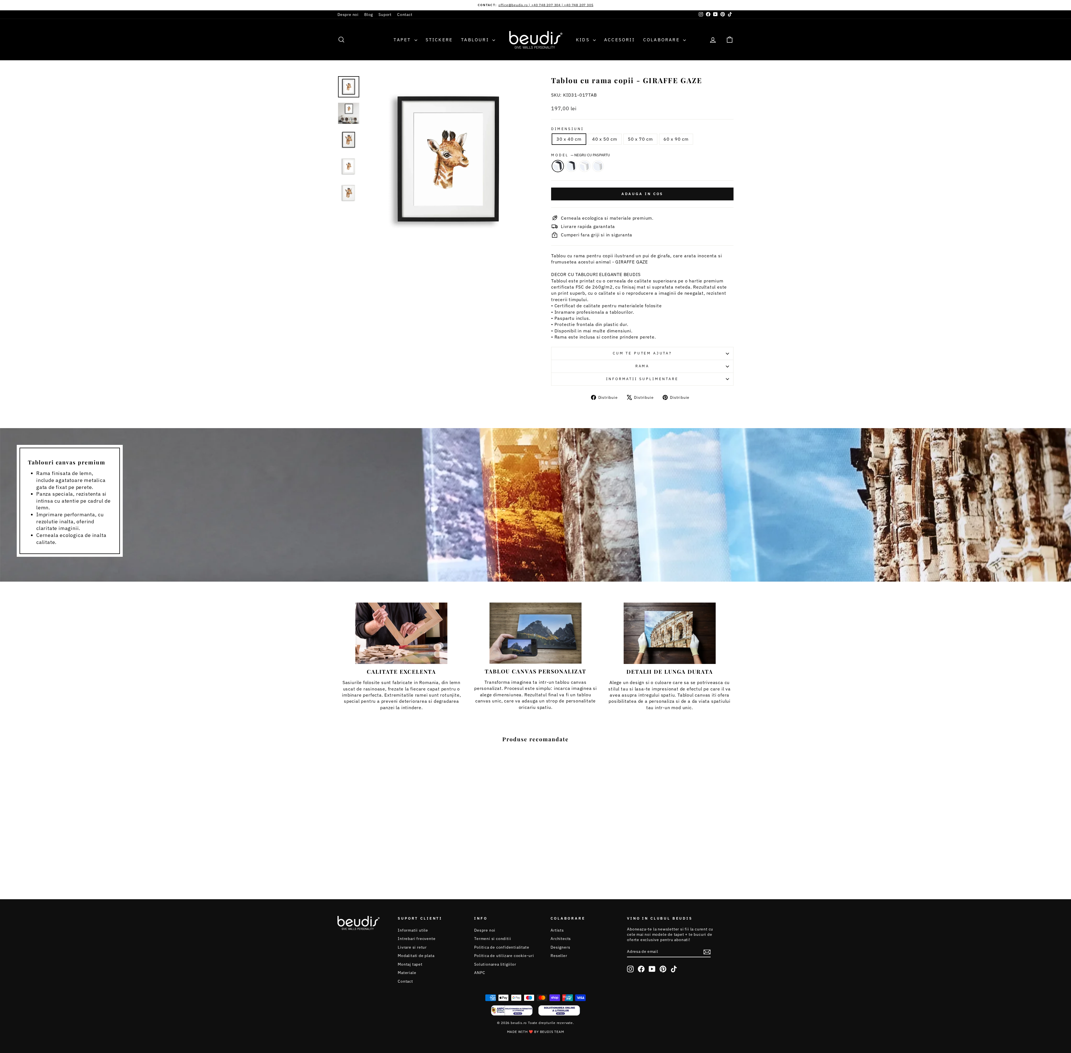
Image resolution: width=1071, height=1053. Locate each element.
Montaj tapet (410, 964)
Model (580, 155)
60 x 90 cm (676, 139)
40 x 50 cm (604, 139)
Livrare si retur (412, 947)
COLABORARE (662, 39)
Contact (405, 14)
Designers (560, 947)
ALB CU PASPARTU (584, 166)
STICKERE (439, 39)
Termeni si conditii (492, 938)
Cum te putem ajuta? (642, 353)
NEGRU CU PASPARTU (557, 166)
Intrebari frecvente (416, 938)
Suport (385, 14)
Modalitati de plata (416, 955)
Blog (368, 14)
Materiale (407, 972)
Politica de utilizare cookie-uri (504, 955)
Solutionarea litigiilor (495, 964)
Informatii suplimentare (642, 378)
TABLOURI (476, 39)
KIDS (584, 39)
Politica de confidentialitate (501, 947)
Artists (557, 930)
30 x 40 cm (569, 139)
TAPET (403, 39)
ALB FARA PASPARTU (598, 166)
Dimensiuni (567, 128)
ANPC (479, 972)
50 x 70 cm (640, 139)
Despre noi (348, 14)
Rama (642, 366)
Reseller (559, 955)
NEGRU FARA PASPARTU (571, 166)
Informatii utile (413, 930)
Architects (561, 938)
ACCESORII (619, 39)
